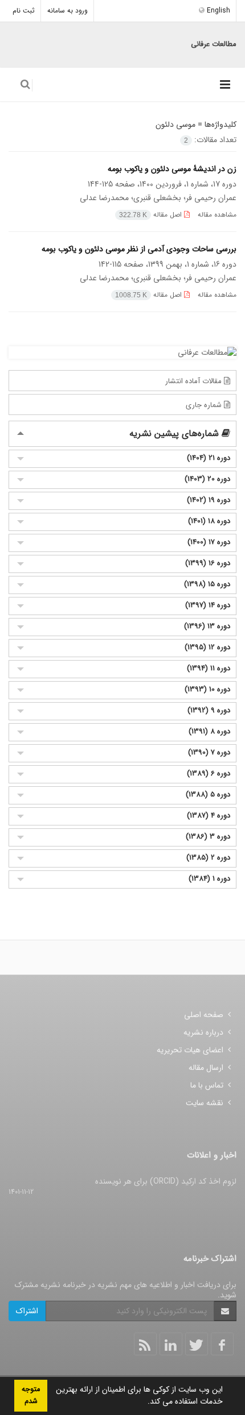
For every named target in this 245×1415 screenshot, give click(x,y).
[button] (143, 1402)
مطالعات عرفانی (213, 44)
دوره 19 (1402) (208, 500)
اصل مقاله (151, 214)
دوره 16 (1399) (207, 563)
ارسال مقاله (206, 1067)
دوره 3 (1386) (208, 837)
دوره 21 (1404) (208, 458)
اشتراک (27, 1311)
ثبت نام (24, 10)
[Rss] (145, 1344)
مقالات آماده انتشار (194, 381)
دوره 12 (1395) (207, 647)
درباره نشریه (203, 1032)
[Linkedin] (171, 1344)
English (217, 10)
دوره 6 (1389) (208, 773)
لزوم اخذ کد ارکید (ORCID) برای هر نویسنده (165, 1181)
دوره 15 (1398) (207, 584)
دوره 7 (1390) (209, 752)
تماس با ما (206, 1085)
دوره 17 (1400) (208, 542)
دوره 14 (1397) (207, 605)
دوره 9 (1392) (208, 710)
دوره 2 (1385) (208, 858)
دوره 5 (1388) (208, 794)
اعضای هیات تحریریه (190, 1050)
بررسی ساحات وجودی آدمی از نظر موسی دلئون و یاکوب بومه (139, 249)
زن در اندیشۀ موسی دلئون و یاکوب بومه (172, 169)
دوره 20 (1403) (207, 479)
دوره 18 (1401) (209, 521)
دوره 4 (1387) (208, 815)
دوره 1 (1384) (209, 879)
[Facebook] (222, 1344)
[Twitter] (196, 1344)
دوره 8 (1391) (209, 731)
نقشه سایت (204, 1103)
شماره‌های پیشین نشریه (175, 433)
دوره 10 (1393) (207, 689)
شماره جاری (205, 405)
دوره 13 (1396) (207, 626)
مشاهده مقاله (217, 214)
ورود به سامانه (67, 10)
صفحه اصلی (203, 1015)
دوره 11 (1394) (208, 668)
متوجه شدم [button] (31, 1395)
